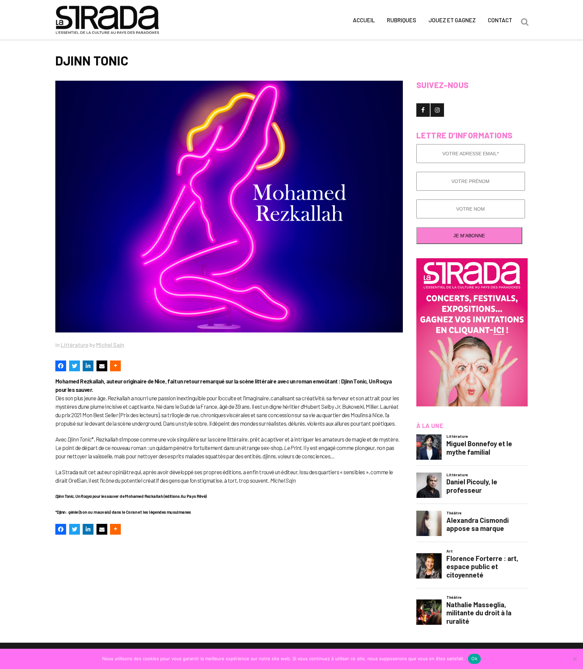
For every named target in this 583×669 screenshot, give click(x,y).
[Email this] (101, 365)
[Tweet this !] (74, 365)
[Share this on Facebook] (60, 365)
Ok (474, 658)
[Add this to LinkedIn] (88, 365)
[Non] (574, 658)
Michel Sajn (110, 344)
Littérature (74, 344)
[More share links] (115, 365)
